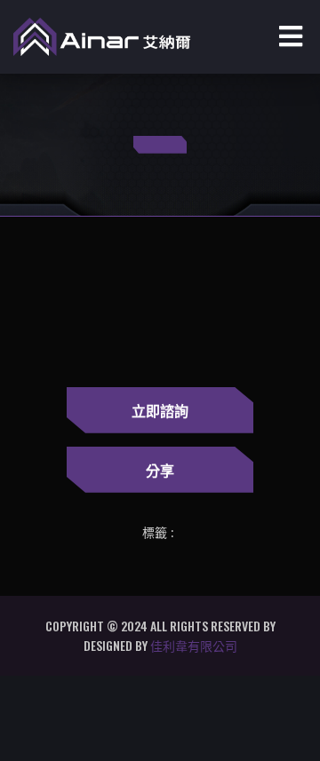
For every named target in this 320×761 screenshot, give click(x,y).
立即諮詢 (160, 410)
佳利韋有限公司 (193, 645)
